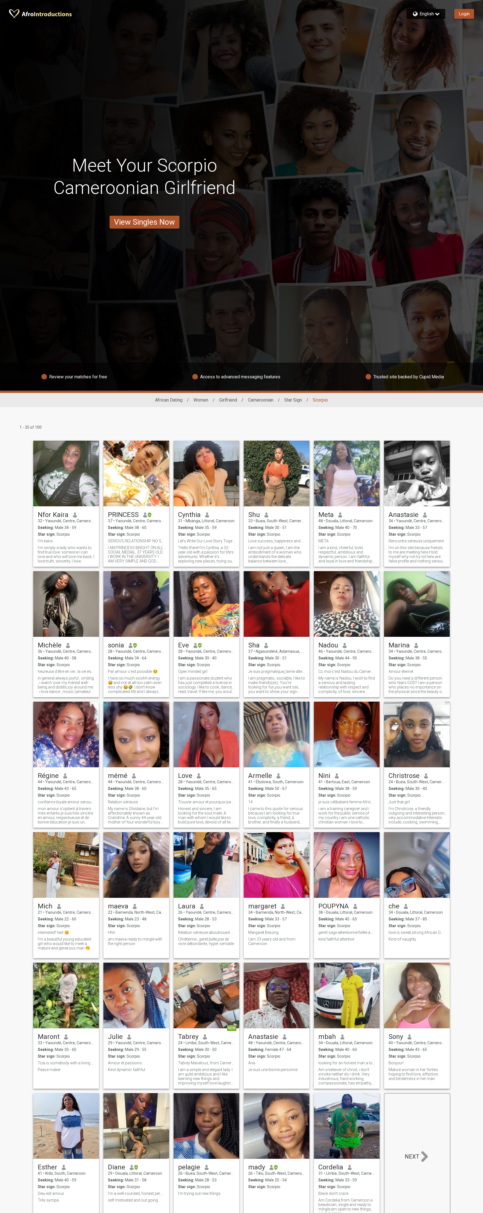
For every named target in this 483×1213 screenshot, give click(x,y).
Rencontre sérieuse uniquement (416, 541)
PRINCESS (123, 515)
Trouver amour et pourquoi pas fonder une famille (206, 802)
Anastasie (403, 515)
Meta (326, 515)
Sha (254, 645)
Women (200, 400)
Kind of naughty (402, 939)
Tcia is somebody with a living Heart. (66, 1063)
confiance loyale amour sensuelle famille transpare (66, 802)
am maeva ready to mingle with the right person (135, 941)
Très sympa (48, 1200)
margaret (262, 906)
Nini (324, 776)
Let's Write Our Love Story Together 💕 (206, 541)
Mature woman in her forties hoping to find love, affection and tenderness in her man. (413, 1074)
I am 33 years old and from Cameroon (271, 941)
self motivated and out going (133, 1200)
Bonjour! (396, 1063)
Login (464, 13)
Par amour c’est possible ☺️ (133, 671)
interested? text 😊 (53, 932)
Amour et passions (125, 1063)
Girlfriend (228, 400)
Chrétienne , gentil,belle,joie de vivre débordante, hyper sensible (206, 941)
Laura (186, 906)
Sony (396, 1037)
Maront (49, 1037)
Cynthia (189, 515)
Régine (48, 776)
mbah (327, 1037)
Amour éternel (401, 671)
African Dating (169, 400)
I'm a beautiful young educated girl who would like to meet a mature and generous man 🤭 (64, 943)
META (323, 541)
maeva (118, 906)
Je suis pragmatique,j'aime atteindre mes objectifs (276, 671)
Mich (45, 906)
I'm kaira (45, 541)
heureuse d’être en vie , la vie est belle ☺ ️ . (66, 671)
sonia (116, 645)
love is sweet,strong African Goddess (417, 932)
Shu (254, 515)
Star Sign (293, 400)
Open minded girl (192, 671)
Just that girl (399, 802)
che (394, 906)
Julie (115, 1037)
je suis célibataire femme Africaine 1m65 (346, 802)
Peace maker (49, 1069)
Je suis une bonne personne (272, 1069)
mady (256, 1167)
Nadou (328, 645)
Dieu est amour (51, 1193)
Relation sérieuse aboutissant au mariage (206, 932)
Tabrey (188, 1037)
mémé (117, 776)
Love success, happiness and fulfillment (276, 541)
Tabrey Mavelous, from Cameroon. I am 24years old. (206, 1063)
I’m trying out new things (199, 1193)
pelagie (189, 1167)
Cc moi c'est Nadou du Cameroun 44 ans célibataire (346, 671)
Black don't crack (333, 1193)
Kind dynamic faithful (126, 1069)
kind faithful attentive (336, 939)
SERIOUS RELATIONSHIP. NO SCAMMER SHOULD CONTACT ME (136, 541)
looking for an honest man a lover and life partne (346, 1063)
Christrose (404, 776)
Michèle (49, 645)
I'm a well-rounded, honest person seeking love (136, 1193)
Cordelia (330, 1167)
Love (185, 776)
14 (250, 802)
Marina (399, 645)
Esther (47, 1167)
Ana (251, 1063)
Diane (116, 1167)
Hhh (111, 932)
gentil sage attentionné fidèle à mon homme (346, 932)
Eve (183, 645)
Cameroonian (260, 400)
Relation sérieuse (123, 802)
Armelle (260, 776)
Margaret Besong (263, 932)
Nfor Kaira (53, 515)
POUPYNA (333, 906)
